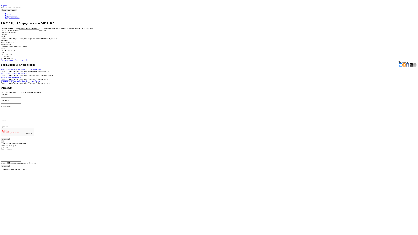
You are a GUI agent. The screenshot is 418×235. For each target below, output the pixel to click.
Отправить (5, 139)
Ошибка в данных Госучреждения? (14, 60)
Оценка (4, 121)
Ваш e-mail (5, 100)
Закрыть (4, 6)
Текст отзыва (6, 106)
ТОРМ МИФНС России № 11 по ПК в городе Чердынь (21, 81)
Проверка (4, 127)
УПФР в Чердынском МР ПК (12, 77)
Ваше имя (4, 94)
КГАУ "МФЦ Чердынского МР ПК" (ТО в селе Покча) (21, 69)
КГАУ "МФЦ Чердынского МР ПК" (14, 73)
